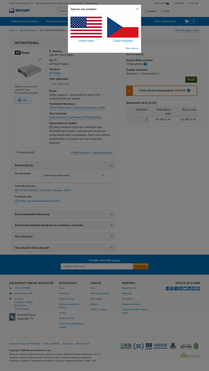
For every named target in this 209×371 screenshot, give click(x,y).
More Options (132, 48)
